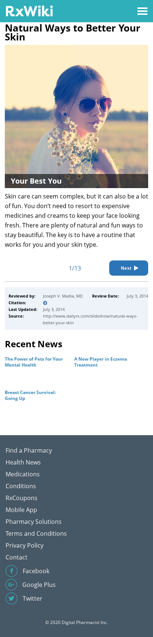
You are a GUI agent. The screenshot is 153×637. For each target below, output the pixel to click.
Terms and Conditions (36, 533)
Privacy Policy (24, 545)
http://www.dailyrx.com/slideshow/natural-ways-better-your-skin (90, 319)
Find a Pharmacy (29, 450)
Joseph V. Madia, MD (63, 296)
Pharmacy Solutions (34, 522)
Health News (23, 462)
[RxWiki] (29, 10)
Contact (16, 557)
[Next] (128, 268)
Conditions (21, 486)
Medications (23, 474)
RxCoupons (22, 498)
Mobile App (21, 510)
